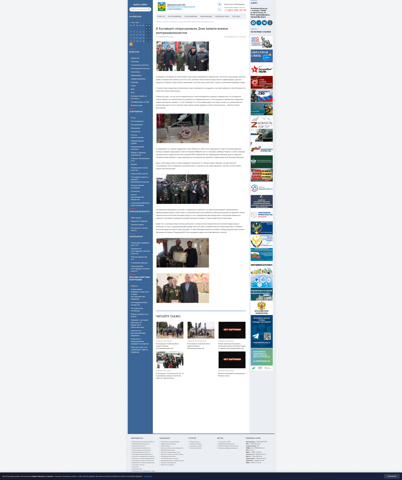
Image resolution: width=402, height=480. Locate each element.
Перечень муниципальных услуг (170, 452)
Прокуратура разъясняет (168, 456)
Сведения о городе (196, 446)
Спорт (133, 85)
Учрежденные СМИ (224, 442)
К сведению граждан (139, 263)
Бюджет (134, 164)
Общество (135, 58)
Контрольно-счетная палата (139, 229)
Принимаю (391, 476)
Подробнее (148, 476)
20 (140, 38)
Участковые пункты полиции (169, 458)
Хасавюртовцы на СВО (140, 102)
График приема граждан (168, 444)
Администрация (137, 224)
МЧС (133, 92)
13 (140, 35)
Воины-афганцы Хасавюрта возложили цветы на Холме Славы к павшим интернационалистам (231, 345)
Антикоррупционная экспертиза (139, 303)
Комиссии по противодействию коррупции (138, 333)
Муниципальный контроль (137, 147)
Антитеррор (136, 236)
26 (137, 41)
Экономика (135, 72)
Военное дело (136, 105)
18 (134, 38)
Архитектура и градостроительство (143, 460)
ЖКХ (133, 89)
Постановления (137, 121)
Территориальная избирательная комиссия (145, 442)
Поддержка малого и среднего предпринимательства (140, 179)
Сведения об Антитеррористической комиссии (140, 251)
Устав (133, 117)
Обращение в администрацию (170, 442)
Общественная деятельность (141, 444)
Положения (135, 131)
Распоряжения (137, 124)
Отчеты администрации (137, 136)
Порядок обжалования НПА (140, 159)
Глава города (136, 217)
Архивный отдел (137, 469)
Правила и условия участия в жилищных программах (177, 454)
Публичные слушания (167, 465)
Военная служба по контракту (139, 97)
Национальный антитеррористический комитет (140, 268)
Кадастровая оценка (139, 173)
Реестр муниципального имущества (137, 197)
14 (143, 35)
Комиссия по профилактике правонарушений (146, 456)
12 (137, 35)
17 (131, 38)
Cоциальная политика (140, 65)
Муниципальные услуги (168, 450)
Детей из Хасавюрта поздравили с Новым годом (231, 374)
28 (143, 41)
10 (131, 35)
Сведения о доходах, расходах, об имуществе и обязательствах (139, 323)
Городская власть (139, 211)
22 (146, 38)
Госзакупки (135, 191)
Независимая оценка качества (139, 168)
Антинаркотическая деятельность (142, 454)
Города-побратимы (196, 448)
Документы (135, 111)
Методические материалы (137, 309)
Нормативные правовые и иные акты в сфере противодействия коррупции (140, 294)
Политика (135, 61)
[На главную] (182, 7)
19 (137, 38)
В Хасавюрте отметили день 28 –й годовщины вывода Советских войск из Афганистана (169, 375)
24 (131, 41)
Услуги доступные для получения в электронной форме (178, 448)
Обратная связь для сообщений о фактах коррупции (139, 349)
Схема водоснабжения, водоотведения (140, 204)
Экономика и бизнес (138, 465)
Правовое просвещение (168, 463)
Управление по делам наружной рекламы (145, 463)
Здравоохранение (138, 79)
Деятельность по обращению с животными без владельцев (150, 471)
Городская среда (222, 16)
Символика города (195, 444)
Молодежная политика (140, 68)
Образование (136, 75)
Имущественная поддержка (137, 186)
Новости (134, 52)
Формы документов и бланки (139, 315)
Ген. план (236, 16)
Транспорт (135, 467)
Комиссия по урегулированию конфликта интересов (139, 341)
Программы (135, 128)
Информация (206, 16)
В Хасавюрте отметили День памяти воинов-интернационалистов (167, 345)
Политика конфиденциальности (228, 448)
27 (140, 41)
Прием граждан (165, 446)
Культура (134, 82)
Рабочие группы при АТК (139, 258)
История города (195, 442)
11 (134, 35)
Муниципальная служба (137, 142)
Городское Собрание (139, 221)
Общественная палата (139, 446)
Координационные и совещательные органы (175, 460)
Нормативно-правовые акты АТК (140, 244)
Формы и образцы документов (138, 153)
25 (134, 41)
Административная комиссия (141, 452)
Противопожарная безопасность (228, 446)
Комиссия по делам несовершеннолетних (145, 458)
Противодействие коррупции (139, 278)
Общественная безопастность (141, 448)
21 (143, 38)
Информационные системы (226, 444)
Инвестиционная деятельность (141, 450)
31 (131, 44)
